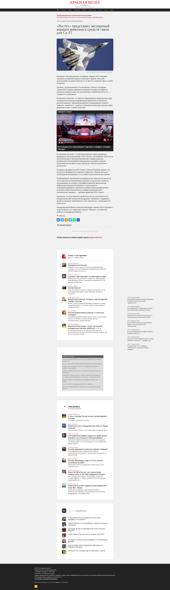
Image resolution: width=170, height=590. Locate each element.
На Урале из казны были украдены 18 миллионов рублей (87, 540)
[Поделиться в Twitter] (70, 219)
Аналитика (77, 10)
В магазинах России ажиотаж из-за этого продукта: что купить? (84, 519)
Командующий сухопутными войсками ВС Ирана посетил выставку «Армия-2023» (140, 301)
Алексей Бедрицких (74, 414)
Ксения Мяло (72, 311)
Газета (100, 10)
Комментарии (92, 10)
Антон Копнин (72, 459)
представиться (95, 237)
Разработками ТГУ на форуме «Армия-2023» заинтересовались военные (138, 347)
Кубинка (62, 216)
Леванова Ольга (73, 447)
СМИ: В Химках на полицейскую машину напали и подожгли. (88, 524)
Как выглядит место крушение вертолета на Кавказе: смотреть (85, 546)
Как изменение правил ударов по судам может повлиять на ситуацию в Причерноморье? (87, 437)
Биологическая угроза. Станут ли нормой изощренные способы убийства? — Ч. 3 (85, 327)
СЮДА (57, 582)
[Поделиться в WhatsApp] (74, 219)
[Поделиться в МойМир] (78, 219)
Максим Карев (72, 286)
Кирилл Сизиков (73, 434)
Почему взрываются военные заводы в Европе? (88, 449)
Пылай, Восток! (74, 288)
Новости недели (73, 274)
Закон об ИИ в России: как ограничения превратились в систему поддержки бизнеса (86, 473)
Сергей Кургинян (73, 263)
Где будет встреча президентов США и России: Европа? (86, 529)
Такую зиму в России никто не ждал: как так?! (86, 534)
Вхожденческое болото (77, 265)
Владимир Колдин (73, 297)
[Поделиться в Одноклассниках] (66, 219)
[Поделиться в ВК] (58, 219)
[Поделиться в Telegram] (62, 219)
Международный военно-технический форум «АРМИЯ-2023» (80, 17)
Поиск (111, 10)
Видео (70, 10)
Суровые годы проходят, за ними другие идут (87, 276)
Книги (106, 10)
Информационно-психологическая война (74, 15)
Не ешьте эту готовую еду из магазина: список (86, 551)
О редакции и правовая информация (46, 579)
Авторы (84, 10)
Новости (63, 10)
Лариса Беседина (73, 324)
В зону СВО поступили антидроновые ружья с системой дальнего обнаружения (139, 324)
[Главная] (85, 4)
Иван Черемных (73, 424)
